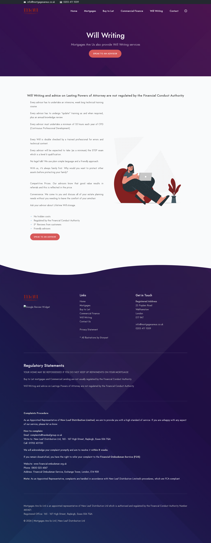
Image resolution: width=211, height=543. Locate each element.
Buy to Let (108, 11)
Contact (174, 11)
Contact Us (85, 321)
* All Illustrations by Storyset (94, 337)
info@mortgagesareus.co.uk (41, 2)
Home (74, 11)
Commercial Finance (132, 11)
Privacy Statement (89, 329)
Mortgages (90, 11)
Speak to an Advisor (105, 53)
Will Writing (156, 11)
